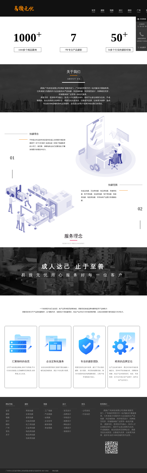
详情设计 (67, 417)
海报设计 (67, 431)
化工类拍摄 (30, 424)
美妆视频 (48, 428)
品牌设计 (67, 414)
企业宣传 (48, 421)
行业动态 (86, 414)
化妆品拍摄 (30, 421)
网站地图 (55, 471)
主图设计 (67, 428)
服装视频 (48, 424)
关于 (7, 435)
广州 (7, 428)
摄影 (7, 414)
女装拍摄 (29, 414)
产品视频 (48, 414)
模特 (7, 424)
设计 (7, 421)
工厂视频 (48, 411)
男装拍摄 (29, 411)
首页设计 (67, 411)
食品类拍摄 (30, 435)
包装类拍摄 (30, 438)
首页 (7, 411)
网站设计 (67, 424)
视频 (7, 417)
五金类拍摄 (30, 428)
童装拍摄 (29, 417)
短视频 (47, 417)
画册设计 (67, 421)
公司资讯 (86, 411)
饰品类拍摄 (30, 431)
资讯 (7, 431)
